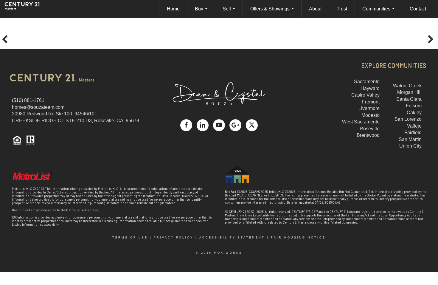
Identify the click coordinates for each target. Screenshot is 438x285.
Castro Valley (365, 94)
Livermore (369, 108)
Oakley (414, 112)
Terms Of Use (130, 237)
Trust (342, 8)
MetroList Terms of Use (82, 210)
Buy (202, 12)
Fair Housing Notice (298, 237)
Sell (230, 12)
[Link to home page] (28, 9)
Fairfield (413, 132)
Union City (410, 145)
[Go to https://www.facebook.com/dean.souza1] (186, 125)
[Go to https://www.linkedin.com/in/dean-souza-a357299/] (203, 125)
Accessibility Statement (232, 237)
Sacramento (367, 81)
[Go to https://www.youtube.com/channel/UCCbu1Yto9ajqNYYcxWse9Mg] (219, 125)
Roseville (370, 128)
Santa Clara (409, 99)
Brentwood (368, 135)
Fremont (371, 101)
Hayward (370, 88)
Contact (418, 8)
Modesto (370, 115)
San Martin (410, 139)
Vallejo (414, 125)
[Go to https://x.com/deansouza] (252, 125)
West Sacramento (361, 121)
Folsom (414, 105)
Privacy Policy (173, 237)
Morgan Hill (409, 92)
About (315, 8)
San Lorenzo (408, 119)
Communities (379, 12)
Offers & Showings (273, 12)
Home (173, 8)
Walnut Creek (407, 85)
